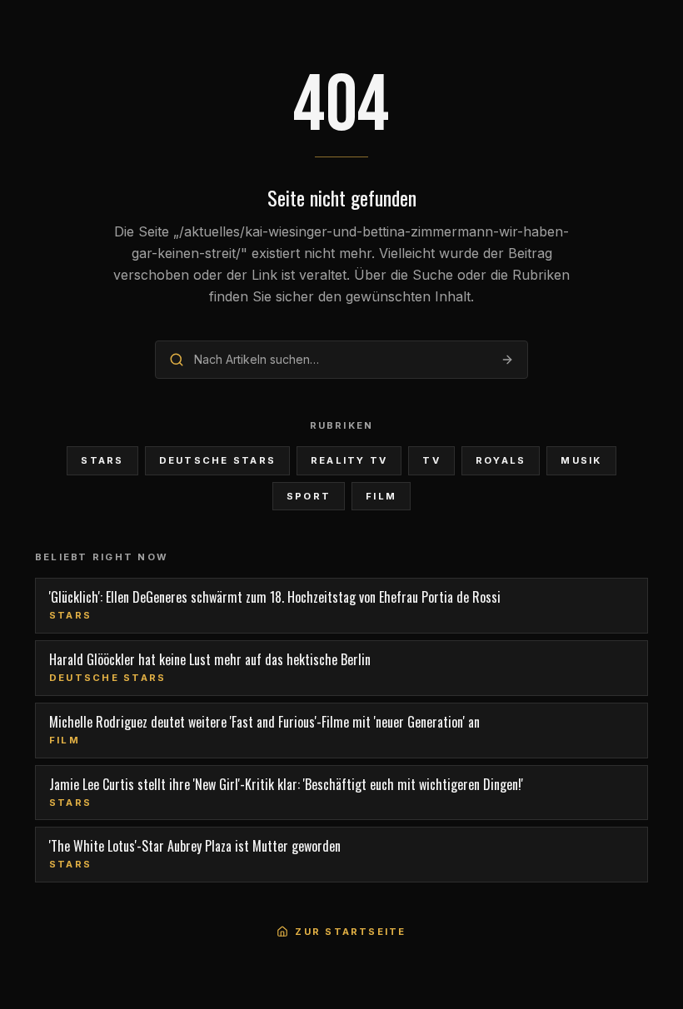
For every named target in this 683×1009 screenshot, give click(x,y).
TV (431, 460)
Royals (501, 460)
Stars (102, 460)
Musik (581, 460)
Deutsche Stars (217, 460)
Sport (309, 496)
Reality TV (349, 460)
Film (381, 496)
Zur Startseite (350, 931)
